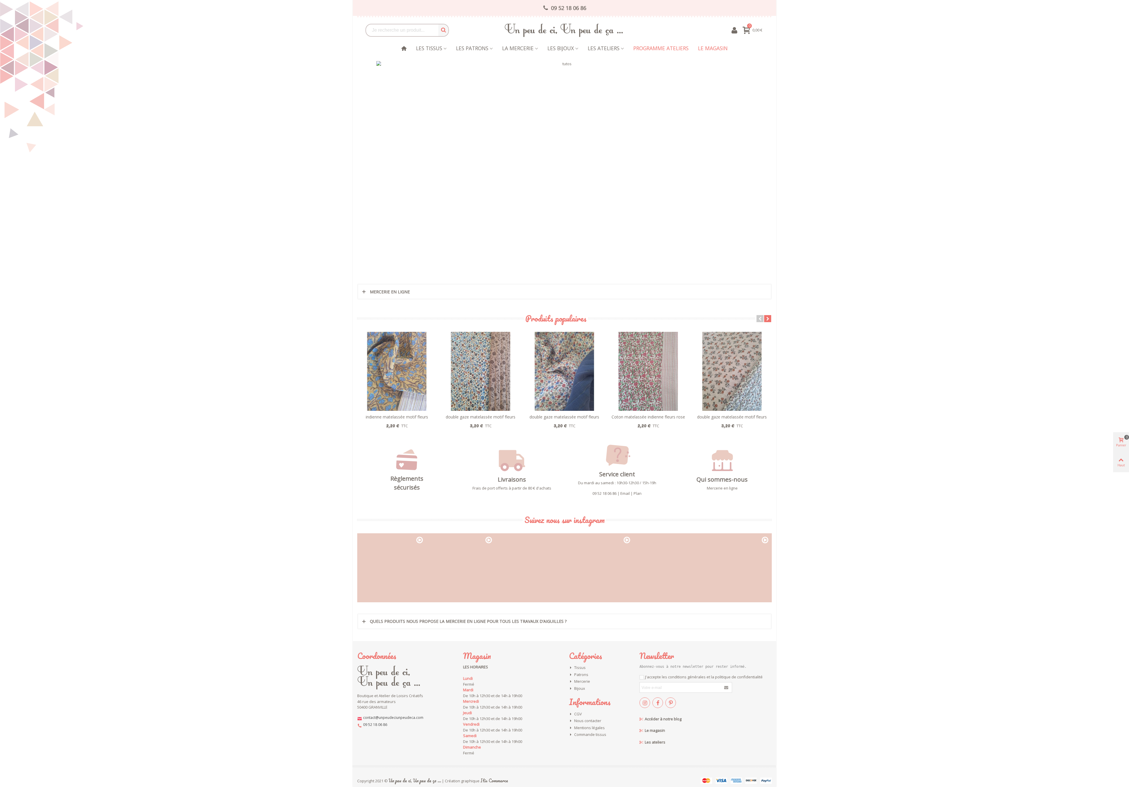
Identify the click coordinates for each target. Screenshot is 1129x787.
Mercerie (582, 681)
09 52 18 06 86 (604, 493)
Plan (638, 493)
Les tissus (429, 48)
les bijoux (560, 48)
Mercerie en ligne (722, 488)
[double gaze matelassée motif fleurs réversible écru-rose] (731, 371)
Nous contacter (587, 720)
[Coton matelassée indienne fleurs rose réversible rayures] (648, 371)
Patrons (581, 674)
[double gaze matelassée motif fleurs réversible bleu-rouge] (564, 371)
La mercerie (518, 48)
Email (625, 493)
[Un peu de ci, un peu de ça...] (564, 30)
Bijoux (579, 688)
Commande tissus (590, 734)
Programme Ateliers (661, 48)
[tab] (564, 292)
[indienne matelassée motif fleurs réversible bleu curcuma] (396, 371)
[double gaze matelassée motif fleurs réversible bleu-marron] (480, 371)
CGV (578, 714)
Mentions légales (589, 727)
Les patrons (472, 48)
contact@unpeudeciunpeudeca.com (393, 717)
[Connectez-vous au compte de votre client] (734, 30)
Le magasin (713, 48)
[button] (760, 318)
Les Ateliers (603, 48)
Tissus (580, 667)
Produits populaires (556, 318)
